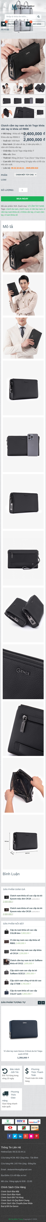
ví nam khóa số (11, 215)
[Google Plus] (25, 1136)
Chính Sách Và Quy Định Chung (15, 1200)
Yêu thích (11, 23)
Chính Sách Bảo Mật (10, 1191)
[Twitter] (15, 1136)
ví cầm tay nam (36, 209)
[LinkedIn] (20, 1136)
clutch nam (24, 209)
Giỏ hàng (35, 23)
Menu (4, 29)
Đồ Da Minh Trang (16, 1219)
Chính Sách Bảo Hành (11, 1194)
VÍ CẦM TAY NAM (36, 206)
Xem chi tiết (23, 1027)
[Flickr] (31, 1136)
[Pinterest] (36, 1136)
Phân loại (4, 177)
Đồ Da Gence (12, 1206)
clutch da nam (12, 209)
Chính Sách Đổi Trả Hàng (12, 1197)
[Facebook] (9, 1136)
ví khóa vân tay (26, 212)
